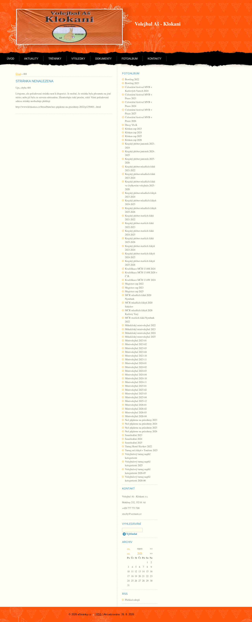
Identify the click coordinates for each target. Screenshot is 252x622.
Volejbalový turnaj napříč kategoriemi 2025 (138, 463)
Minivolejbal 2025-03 (136, 393)
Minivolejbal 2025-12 (136, 401)
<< (128, 548)
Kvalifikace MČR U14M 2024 (140, 268)
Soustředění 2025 (133, 442)
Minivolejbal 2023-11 (136, 359)
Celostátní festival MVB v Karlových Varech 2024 (138, 88)
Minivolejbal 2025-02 (136, 389)
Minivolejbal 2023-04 (136, 352)
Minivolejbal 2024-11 (136, 382)
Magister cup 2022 (134, 283)
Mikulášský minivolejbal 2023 (140, 329)
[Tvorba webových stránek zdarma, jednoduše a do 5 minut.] (93, 615)
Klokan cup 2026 (133, 140)
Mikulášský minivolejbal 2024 (140, 333)
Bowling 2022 (132, 79)
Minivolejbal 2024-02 (136, 367)
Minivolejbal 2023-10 (136, 355)
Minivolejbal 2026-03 (136, 412)
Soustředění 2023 (133, 435)
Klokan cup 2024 (133, 132)
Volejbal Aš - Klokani (158, 23)
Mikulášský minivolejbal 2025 (140, 336)
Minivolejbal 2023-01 (136, 340)
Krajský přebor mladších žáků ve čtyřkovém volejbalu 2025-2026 (140, 185)
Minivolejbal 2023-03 (136, 348)
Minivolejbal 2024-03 (136, 371)
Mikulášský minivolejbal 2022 (140, 325)
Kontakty (154, 58)
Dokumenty (103, 58)
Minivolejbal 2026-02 (136, 408)
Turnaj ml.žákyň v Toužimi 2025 (141, 450)
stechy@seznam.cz (132, 514)
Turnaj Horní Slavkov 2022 (138, 446)
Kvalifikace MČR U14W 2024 (140, 280)
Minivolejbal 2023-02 (136, 344)
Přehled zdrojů (132, 599)
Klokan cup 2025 (133, 136)
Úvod (10, 58)
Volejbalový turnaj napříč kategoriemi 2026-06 (138, 478)
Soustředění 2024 (133, 439)
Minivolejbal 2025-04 (136, 397)
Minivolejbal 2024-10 (136, 378)
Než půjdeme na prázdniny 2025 (141, 427)
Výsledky (78, 58)
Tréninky (54, 58)
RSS (99, 614)
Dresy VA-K (131, 125)
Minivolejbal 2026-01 (136, 404)
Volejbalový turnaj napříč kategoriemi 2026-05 (138, 471)
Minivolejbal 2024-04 (136, 374)
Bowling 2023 (132, 83)
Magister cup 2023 (134, 287)
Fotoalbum (130, 58)
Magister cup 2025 (134, 291)
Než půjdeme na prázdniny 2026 (141, 431)
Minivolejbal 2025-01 (136, 386)
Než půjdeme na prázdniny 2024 (141, 423)
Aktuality (31, 58)
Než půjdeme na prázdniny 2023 (141, 420)
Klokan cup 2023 (133, 128)
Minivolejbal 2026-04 (136, 416)
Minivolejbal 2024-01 (136, 363)
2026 (139, 553)
